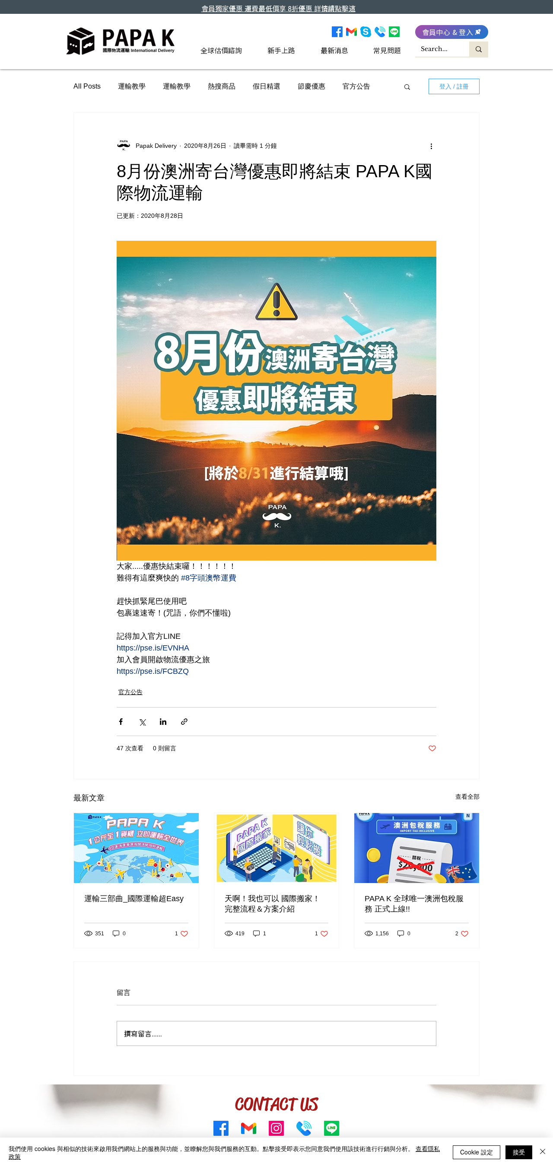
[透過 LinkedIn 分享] (163, 721)
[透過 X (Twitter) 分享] (142, 721)
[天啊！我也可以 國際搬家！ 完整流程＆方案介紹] (276, 848)
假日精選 (266, 86)
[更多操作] (431, 145)
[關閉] (542, 1152)
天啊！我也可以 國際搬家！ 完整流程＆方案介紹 (272, 903)
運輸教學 (132, 86)
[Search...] (478, 49)
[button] (407, 86)
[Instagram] (276, 1128)
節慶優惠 (311, 86)
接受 (519, 1152)
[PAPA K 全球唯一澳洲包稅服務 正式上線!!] (416, 848)
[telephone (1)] (380, 31)
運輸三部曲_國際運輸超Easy (134, 898)
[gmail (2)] (351, 31)
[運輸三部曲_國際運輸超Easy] (136, 848)
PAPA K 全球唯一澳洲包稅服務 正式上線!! (414, 903)
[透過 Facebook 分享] (121, 721)
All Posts (87, 86)
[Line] (394, 31)
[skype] (365, 31)
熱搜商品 (221, 86)
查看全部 (467, 796)
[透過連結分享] (184, 721)
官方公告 (356, 86)
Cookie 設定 (476, 1152)
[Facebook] (337, 31)
